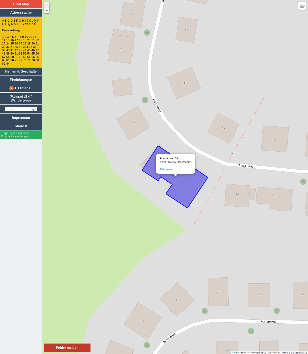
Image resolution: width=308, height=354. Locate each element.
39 (3, 50)
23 (3, 43)
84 (8, 63)
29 (29, 43)
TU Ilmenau (23, 88)
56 (37, 53)
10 (26, 36)
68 (3, 60)
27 (20, 43)
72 (20, 60)
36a (25, 46)
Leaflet (235, 352)
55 (33, 53)
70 (12, 60)
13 (34, 36)
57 (3, 57)
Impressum (21, 118)
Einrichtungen (21, 80)
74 (24, 60)
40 (8, 50)
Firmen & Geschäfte (21, 71)
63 (24, 57)
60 (12, 57)
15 (8, 40)
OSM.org (285, 352)
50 (12, 53)
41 (12, 50)
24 (8, 43)
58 (8, 57)
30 (33, 43)
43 (20, 50)
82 (3, 63)
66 (37, 57)
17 (16, 40)
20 (29, 40)
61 (16, 57)
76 (29, 60)
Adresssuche (21, 12)
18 (20, 40)
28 (24, 43)
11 (30, 36)
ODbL (262, 352)
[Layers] (302, 6)
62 (20, 57)
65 (33, 57)
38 (34, 46)
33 (8, 46)
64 (29, 57)
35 (16, 46)
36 (20, 46)
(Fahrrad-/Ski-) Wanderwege (21, 98)
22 (37, 40)
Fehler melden (166, 169)
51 (16, 53)
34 (12, 46)
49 (8, 53)
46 (33, 50)
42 (16, 50)
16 (12, 40)
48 (3, 53)
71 (16, 60)
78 (33, 60)
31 (37, 43)
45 (29, 50)
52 (20, 53)
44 (24, 50)
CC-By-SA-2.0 (298, 352)
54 (29, 53)
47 (37, 50)
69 (8, 60)
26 (16, 43)
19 (24, 40)
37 (30, 46)
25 (12, 43)
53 (24, 53)
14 (3, 40)
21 (33, 40)
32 (3, 46)
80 (37, 60)
